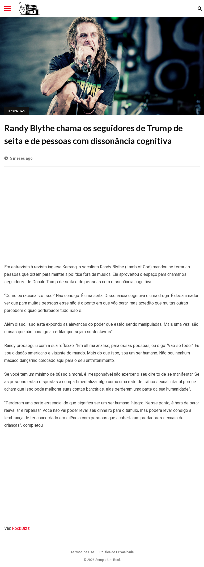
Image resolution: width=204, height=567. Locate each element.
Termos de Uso (82, 552)
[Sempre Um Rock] (29, 8)
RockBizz (21, 528)
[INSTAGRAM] (184, 8)
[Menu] (7, 8)
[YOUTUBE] (191, 8)
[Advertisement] (102, 212)
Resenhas (16, 111)
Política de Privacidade (116, 552)
